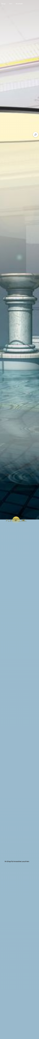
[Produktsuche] (35, 134)
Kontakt (19, 4)
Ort (10, 4)
